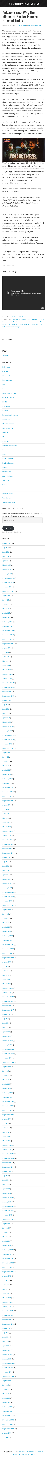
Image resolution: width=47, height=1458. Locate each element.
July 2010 (5, 1385)
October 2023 (7, 692)
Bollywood (16, 317)
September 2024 (8, 644)
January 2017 (6, 1045)
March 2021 (6, 827)
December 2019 (8, 892)
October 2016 (7, 1058)
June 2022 (5, 761)
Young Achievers (8, 502)
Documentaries (8, 376)
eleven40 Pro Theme (26, 1452)
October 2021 (7, 796)
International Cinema (10, 415)
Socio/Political (7, 476)
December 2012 (8, 1259)
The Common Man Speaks (23, 3)
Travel (4, 485)
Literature (6, 419)
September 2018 (8, 958)
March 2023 (6, 722)
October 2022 (7, 744)
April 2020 (6, 875)
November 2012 (8, 1263)
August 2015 (6, 1119)
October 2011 (7, 1320)
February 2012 (7, 1302)
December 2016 (8, 1049)
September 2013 (8, 1219)
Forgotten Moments (9, 393)
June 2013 (5, 1232)
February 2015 (7, 1145)
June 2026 (6, 552)
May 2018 (5, 975)
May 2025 (5, 609)
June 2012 (5, 1285)
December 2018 (8, 944)
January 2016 (7, 1097)
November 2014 (8, 1158)
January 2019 (7, 940)
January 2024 (7, 679)
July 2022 (5, 757)
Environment (7, 380)
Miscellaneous (7, 428)
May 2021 (5, 818)
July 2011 (5, 1333)
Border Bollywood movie (22, 319)
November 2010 (8, 1368)
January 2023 (7, 731)
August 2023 (6, 700)
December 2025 (8, 578)
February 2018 (7, 988)
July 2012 (5, 1280)
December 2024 (8, 630)
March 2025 (6, 617)
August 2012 (6, 1276)
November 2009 (8, 1420)
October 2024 (7, 639)
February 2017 (7, 1040)
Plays (4, 454)
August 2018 (6, 962)
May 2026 (5, 556)
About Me (6, 356)
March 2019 (6, 931)
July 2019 (5, 914)
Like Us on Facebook (9, 339)
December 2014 (8, 1154)
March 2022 (6, 774)
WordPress (25, 1454)
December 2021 (8, 787)
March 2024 (6, 670)
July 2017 (5, 1019)
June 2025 (6, 604)
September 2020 (8, 853)
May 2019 (5, 923)
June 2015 (5, 1128)
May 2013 (5, 1237)
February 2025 (7, 622)
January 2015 (7, 1150)
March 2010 (6, 1402)
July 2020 (5, 862)
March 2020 (6, 879)
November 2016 (8, 1054)
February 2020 (7, 883)
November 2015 (8, 1106)
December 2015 (8, 1101)
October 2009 (7, 1424)
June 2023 (5, 709)
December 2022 (8, 735)
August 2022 (6, 753)
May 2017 (5, 1027)
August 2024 (6, 648)
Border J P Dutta (38, 319)
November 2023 (8, 687)
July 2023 (5, 705)
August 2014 (6, 1171)
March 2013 (6, 1245)
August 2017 (6, 1014)
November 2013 (8, 1211)
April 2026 (6, 561)
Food (4, 389)
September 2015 (8, 1115)
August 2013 (6, 1224)
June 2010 (6, 1389)
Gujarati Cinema (8, 398)
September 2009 (8, 1429)
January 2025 (7, 626)
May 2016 (5, 1080)
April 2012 (6, 1293)
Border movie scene (20, 322)
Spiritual (5, 480)
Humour (5, 411)
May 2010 (5, 1394)
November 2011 (8, 1315)
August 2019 (6, 910)
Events (4, 384)
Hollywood (6, 406)
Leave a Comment (34, 25)
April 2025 (6, 613)
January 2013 (6, 1254)
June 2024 (6, 657)
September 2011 (8, 1324)
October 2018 (7, 953)
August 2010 (6, 1381)
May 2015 (5, 1132)
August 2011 (6, 1328)
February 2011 (7, 1355)
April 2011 (6, 1346)
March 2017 (6, 1036)
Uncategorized (7, 494)
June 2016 (5, 1075)
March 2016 (6, 1088)
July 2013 (5, 1228)
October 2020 (7, 849)
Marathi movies (8, 424)
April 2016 (6, 1084)
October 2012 (7, 1267)
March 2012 (6, 1298)
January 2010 (7, 1411)
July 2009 (5, 1437)
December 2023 (8, 683)
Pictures (5, 450)
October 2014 (7, 1163)
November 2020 (8, 844)
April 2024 (6, 665)
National (23, 317)
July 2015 (5, 1123)
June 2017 (5, 1023)
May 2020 (5, 870)
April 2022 (6, 770)
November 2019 (8, 897)
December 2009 (8, 1416)
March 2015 (6, 1141)
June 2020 (6, 866)
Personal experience (9, 446)
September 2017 (8, 1010)
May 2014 (5, 1184)
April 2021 (6, 822)
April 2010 (6, 1398)
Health (4, 402)
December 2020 (8, 840)
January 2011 (6, 1359)
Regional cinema (8, 463)
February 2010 (7, 1407)
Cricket (5, 371)
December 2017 (8, 997)
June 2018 (5, 971)
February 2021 (7, 831)
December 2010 (8, 1363)
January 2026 (7, 574)
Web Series (6, 498)
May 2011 (5, 1341)
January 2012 (6, 1307)
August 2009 (7, 1433)
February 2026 (7, 569)
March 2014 (6, 1193)
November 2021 (8, 792)
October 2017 (7, 1006)
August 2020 (6, 857)
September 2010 (8, 1376)
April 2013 (6, 1241)
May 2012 (5, 1289)
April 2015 (6, 1136)
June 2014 (5, 1180)
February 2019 (7, 936)
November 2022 (8, 740)
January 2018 (7, 993)
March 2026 (6, 565)
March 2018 (6, 984)
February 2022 (7, 779)
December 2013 (8, 1206)
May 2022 (5, 766)
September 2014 (8, 1167)
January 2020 (7, 888)
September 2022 (8, 748)
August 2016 (6, 1067)
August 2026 (6, 543)
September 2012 (8, 1272)
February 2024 (7, 674)
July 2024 (5, 652)
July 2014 (5, 1176)
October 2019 (7, 901)
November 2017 (8, 1001)
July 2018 (5, 966)
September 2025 (8, 591)
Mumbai (5, 432)
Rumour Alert (7, 467)
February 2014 (7, 1198)
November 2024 (8, 635)
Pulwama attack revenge (11, 327)
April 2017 (6, 1032)
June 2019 (5, 918)
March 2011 (6, 1350)
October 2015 (7, 1110)
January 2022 (7, 783)
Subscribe (8, 528)
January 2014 (7, 1202)
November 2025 (8, 583)
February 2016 (7, 1093)
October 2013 (7, 1215)
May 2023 (5, 713)
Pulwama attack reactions (33, 324)
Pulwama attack (17, 324)
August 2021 (6, 805)
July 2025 (5, 600)
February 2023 (7, 726)
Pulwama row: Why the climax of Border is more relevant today (20, 16)
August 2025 (6, 596)
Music (4, 437)
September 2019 (8, 905)
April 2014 (6, 1189)
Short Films (6, 472)
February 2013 (7, 1250)
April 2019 (6, 927)
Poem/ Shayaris (8, 459)
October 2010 (7, 1372)
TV (3, 489)
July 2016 (5, 1071)
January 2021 (6, 836)
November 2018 (8, 949)
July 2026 (5, 548)
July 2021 (5, 809)
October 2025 (7, 587)
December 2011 (7, 1311)
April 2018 (6, 979)
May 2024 (5, 661)
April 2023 (6, 718)
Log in (33, 1454)
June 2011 (5, 1337)
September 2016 (8, 1062)
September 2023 (8, 696)
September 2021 (8, 801)
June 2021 (5, 814)
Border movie (7, 322)
